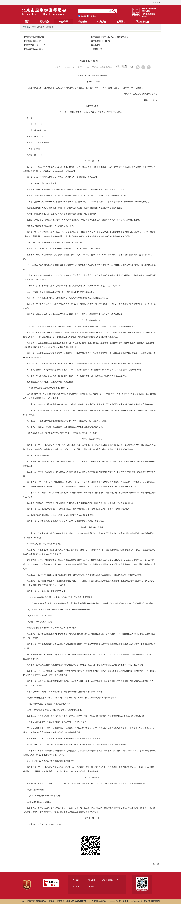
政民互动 (121, 21)
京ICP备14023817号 (152, 901)
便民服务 (101, 21)
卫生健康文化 (142, 21)
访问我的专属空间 (149, 9)
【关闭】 (156, 864)
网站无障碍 (146, 11)
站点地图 (91, 880)
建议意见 (76, 887)
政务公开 (63, 21)
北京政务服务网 (148, 14)
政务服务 (82, 21)
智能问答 (145, 16)
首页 (27, 21)
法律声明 (91, 887)
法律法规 (49, 27)
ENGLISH (156, 2)
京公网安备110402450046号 (130, 901)
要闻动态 (44, 21)
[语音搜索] (110, 11)
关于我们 (76, 880)
